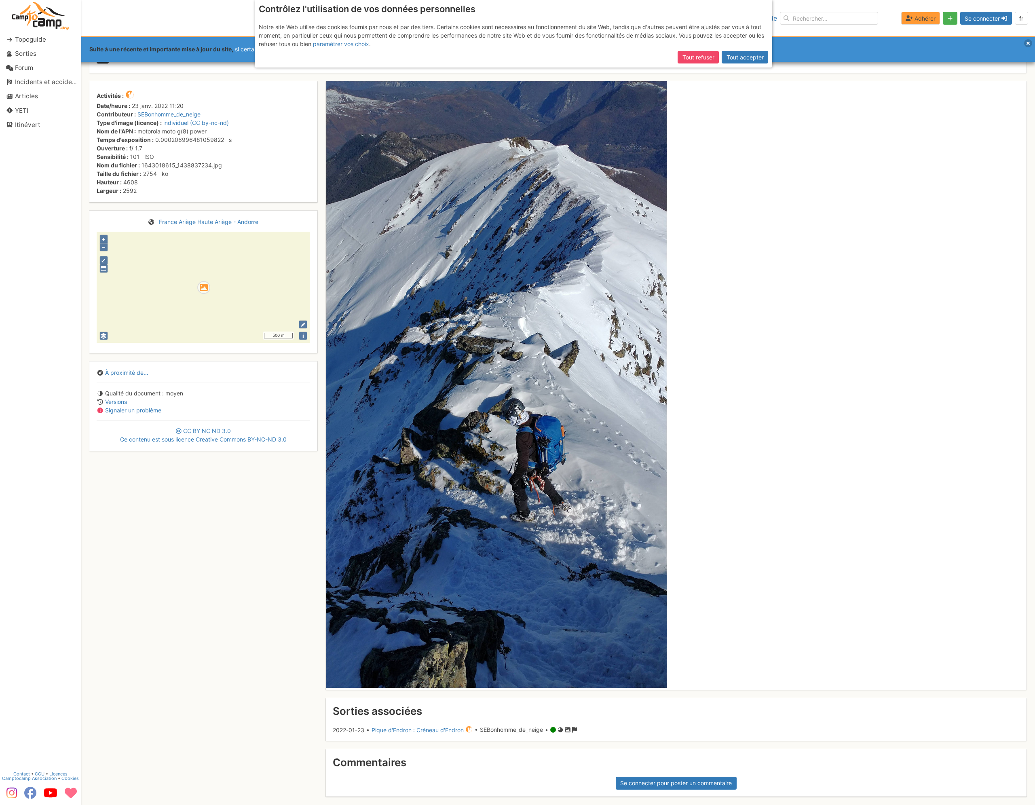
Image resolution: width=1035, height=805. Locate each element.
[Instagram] (10, 796)
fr (1021, 18)
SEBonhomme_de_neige (169, 114)
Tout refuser (698, 57)
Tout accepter (745, 57)
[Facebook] (30, 796)
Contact (21, 774)
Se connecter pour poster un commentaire (676, 783)
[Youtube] (50, 796)
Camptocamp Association (29, 778)
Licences (58, 774)
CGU (39, 774)
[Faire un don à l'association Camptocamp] (71, 796)
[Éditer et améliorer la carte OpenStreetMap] (303, 324)
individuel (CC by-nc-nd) (196, 122)
